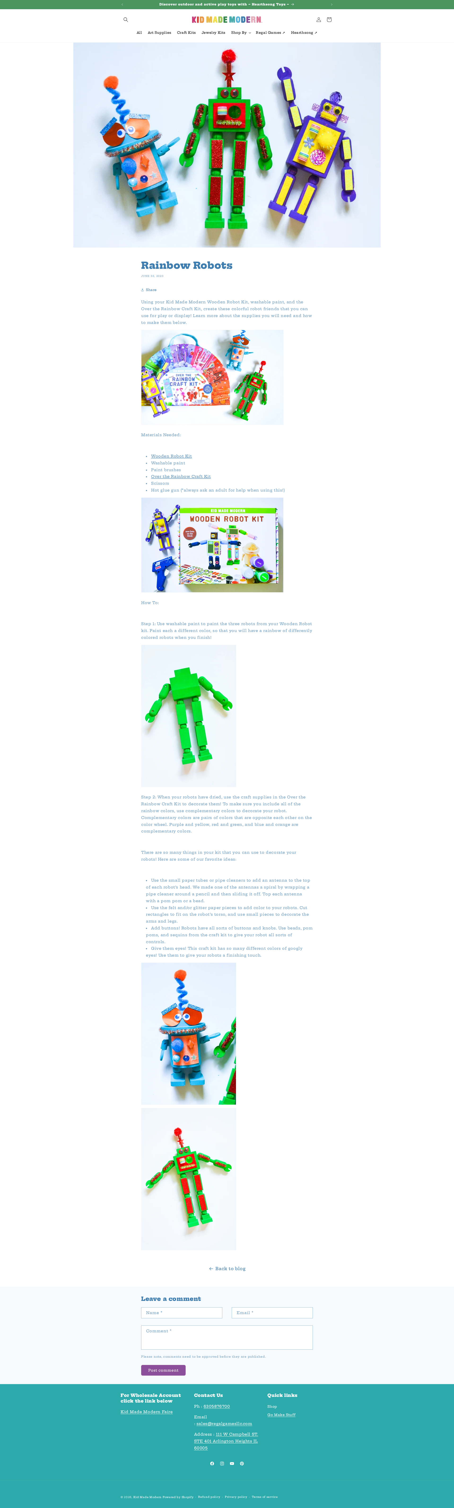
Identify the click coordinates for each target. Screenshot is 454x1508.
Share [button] (151, 290)
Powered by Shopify (178, 1497)
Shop (272, 1406)
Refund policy (209, 1497)
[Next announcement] (332, 4)
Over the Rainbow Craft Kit (181, 476)
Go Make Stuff (281, 1415)
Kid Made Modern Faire (147, 1411)
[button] (126, 19)
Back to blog (230, 1268)
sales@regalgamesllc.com (224, 1423)
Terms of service (265, 1497)
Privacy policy (236, 1497)
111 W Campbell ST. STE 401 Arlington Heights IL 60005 (226, 1441)
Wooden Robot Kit (171, 455)
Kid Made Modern (147, 1497)
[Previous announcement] (122, 4)
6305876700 (217, 1406)
